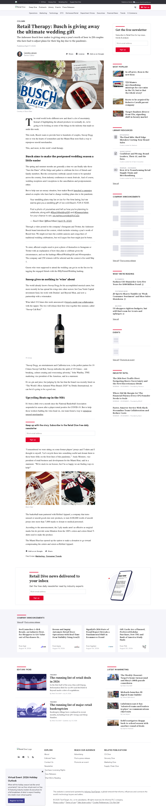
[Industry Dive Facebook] (23, 757)
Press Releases (68, 7)
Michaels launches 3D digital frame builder (131, 693)
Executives (101, 13)
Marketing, (40, 556)
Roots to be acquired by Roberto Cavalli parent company (137, 102)
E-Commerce (132, 13)
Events (58, 7)
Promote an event (127, 360)
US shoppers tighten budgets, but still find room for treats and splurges (130, 311)
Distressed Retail (72, 13)
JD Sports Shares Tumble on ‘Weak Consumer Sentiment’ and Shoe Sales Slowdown (131, 296)
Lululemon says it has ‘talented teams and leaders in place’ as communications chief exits (135, 707)
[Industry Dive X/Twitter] (28, 757)
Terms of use (71, 802)
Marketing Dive (63, 2)
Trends (122, 13)
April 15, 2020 (65, 221)
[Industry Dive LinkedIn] (18, 757)
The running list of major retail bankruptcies (71, 707)
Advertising (78, 754)
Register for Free (16, 801)
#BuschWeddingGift (60, 212)
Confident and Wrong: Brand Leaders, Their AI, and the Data (134, 156)
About (46, 754)
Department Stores (88, 13)
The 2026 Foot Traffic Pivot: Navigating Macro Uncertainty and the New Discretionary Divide (130, 381)
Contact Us (48, 762)
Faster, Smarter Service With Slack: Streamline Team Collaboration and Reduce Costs (131, 410)
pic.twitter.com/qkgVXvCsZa (66, 215)
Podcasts (43, 7)
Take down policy (84, 802)
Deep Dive (33, 7)
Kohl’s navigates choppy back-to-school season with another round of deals (134, 723)
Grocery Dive (52, 2)
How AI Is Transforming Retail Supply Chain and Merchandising (135, 173)
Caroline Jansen (30, 53)
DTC (61, 13)
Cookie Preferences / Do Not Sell (106, 802)
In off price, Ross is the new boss (137, 73)
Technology (53, 13)
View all (116, 183)
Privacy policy (58, 802)
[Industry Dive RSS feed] (33, 757)
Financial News (112, 13)
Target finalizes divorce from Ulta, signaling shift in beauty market (137, 114)
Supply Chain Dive (75, 2)
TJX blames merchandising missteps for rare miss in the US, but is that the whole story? (136, 87)
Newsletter (48, 766)
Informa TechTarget (92, 792)
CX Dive (43, 2)
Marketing (43, 13)
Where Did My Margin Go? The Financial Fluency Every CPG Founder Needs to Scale (131, 396)
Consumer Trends (54, 556)
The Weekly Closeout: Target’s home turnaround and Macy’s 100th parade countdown (134, 679)
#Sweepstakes (81, 212)
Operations (33, 13)
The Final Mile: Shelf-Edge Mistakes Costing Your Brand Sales (134, 140)
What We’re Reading (52, 778)
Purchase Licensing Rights (54, 770)
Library (51, 7)
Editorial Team (50, 758)
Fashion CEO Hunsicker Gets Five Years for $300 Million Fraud (129, 283)
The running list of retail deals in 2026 (70, 680)
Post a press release (128, 260)
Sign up (146, 7)
